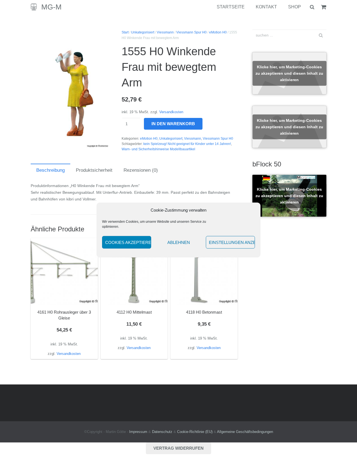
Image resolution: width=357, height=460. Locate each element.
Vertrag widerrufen (178, 448)
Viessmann (165, 32)
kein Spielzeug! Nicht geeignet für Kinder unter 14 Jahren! (187, 144)
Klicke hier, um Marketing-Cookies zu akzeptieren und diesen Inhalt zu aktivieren (289, 73)
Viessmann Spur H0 (191, 32)
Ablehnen (178, 242)
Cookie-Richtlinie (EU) (195, 432)
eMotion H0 (218, 32)
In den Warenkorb (173, 123)
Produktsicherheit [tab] (94, 170)
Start (125, 32)
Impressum (138, 432)
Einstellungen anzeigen (232, 242)
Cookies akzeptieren (128, 242)
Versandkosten (171, 112)
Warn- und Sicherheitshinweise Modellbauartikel (158, 149)
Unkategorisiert (142, 32)
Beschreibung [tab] (50, 170)
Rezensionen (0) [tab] (141, 170)
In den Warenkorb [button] (64, 353)
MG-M (51, 7)
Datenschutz (162, 432)
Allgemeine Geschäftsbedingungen (245, 432)
